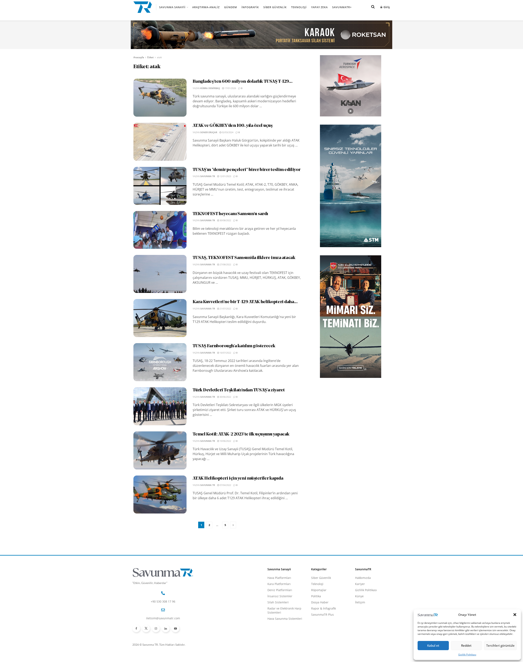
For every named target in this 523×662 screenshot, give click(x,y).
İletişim (360, 602)
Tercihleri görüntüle (500, 645)
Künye (359, 596)
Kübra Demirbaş (210, 88)
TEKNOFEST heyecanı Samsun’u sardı (230, 214)
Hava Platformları (279, 578)
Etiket (150, 57)
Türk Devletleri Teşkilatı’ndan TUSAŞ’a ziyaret (239, 390)
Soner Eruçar (208, 132)
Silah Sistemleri (278, 602)
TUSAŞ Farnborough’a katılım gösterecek (234, 346)
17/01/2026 (230, 88)
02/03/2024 (227, 132)
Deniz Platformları (279, 590)
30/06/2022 (225, 396)
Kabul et (433, 645)
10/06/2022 (225, 440)
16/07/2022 (225, 352)
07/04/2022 (225, 485)
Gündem (230, 7)
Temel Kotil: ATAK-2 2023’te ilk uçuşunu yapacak (241, 434)
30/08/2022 (225, 220)
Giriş (386, 7)
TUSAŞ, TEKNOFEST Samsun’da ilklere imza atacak (244, 258)
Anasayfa (138, 57)
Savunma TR (207, 176)
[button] (515, 615)
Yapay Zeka (319, 7)
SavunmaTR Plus (322, 614)
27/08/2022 (225, 264)
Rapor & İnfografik (323, 608)
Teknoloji (299, 7)
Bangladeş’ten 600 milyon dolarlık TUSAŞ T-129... (243, 81)
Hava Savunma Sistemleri (284, 619)
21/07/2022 (225, 308)
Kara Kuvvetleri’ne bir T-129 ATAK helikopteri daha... (245, 302)
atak (159, 57)
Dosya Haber (320, 602)
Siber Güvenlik (275, 7)
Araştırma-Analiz (206, 7)
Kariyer (360, 584)
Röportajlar (318, 590)
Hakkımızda (363, 578)
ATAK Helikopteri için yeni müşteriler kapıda (238, 478)
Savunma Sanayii (172, 7)
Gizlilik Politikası (467, 654)
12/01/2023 (225, 176)
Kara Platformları (279, 584)
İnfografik (250, 7)
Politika (316, 596)
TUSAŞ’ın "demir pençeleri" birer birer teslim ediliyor (247, 169)
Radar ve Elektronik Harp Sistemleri (284, 610)
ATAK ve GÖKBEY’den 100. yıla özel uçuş (233, 125)
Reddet (466, 645)
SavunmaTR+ (342, 7)
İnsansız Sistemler (279, 596)
